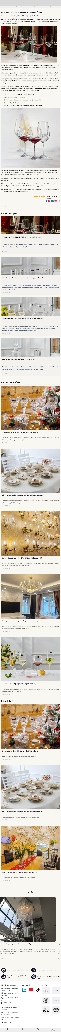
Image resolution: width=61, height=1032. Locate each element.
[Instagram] (56, 201)
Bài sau (54, 207)
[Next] (56, 927)
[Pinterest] (49, 201)
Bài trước (7, 207)
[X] (54, 201)
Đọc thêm (5, 252)
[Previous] (4, 927)
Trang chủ (11, 7)
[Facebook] (47, 201)
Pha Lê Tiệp (4, 16)
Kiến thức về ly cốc (20, 7)
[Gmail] (59, 201)
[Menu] (2, 3)
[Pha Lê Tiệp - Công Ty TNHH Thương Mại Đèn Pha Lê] (30, 2)
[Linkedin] (52, 201)
